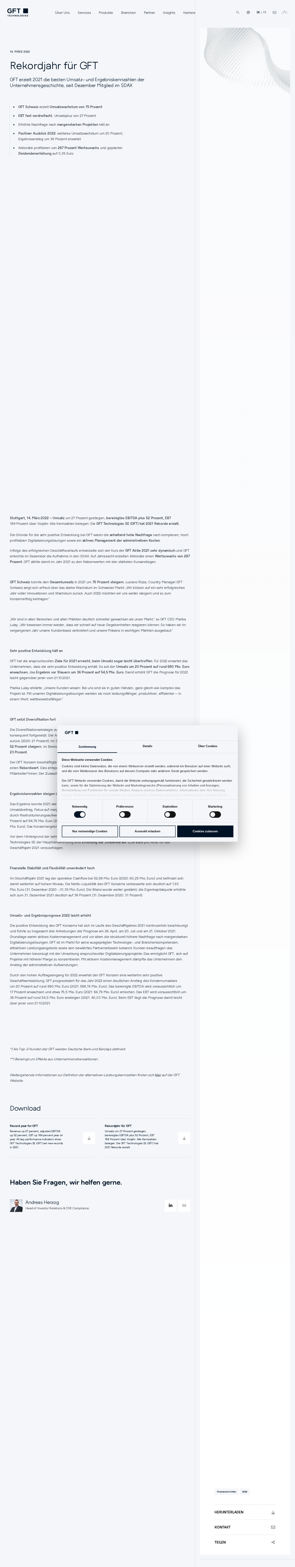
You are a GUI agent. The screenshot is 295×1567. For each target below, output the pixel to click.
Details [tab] (148, 746)
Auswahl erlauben (147, 831)
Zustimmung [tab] (87, 746)
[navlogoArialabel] (18, 12)
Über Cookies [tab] (207, 746)
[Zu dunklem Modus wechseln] (284, 12)
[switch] (125, 814)
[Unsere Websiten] (248, 12)
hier (158, 1075)
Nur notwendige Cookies (89, 831)
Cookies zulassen (205, 831)
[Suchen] (237, 12)
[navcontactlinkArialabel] (275, 12)
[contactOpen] (184, 1205)
